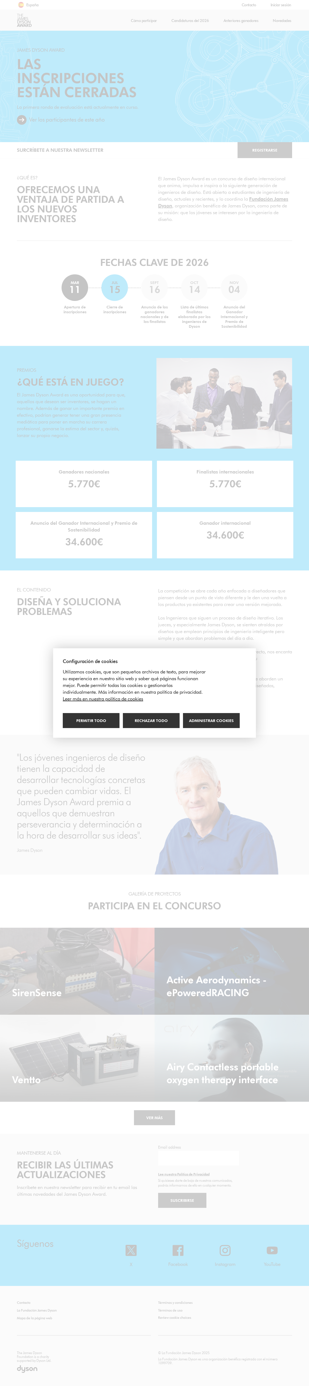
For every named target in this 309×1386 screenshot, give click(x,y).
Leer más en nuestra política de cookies (103, 699)
